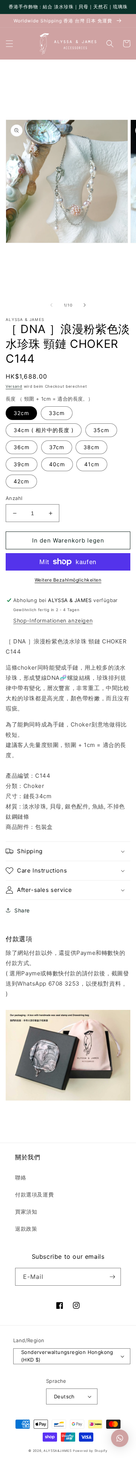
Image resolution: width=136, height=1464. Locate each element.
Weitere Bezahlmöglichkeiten (68, 580)
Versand (14, 386)
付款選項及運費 (34, 1194)
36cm (21, 447)
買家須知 (26, 1211)
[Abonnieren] (112, 1277)
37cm (56, 447)
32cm (21, 413)
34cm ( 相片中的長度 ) (44, 430)
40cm (57, 464)
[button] (9, 43)
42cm (21, 481)
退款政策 (26, 1228)
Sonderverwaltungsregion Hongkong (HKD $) (67, 1356)
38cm (91, 447)
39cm (21, 464)
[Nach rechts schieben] (84, 305)
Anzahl (14, 498)
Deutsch (64, 1396)
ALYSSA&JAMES (57, 1451)
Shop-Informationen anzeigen (53, 620)
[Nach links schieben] (51, 305)
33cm (57, 413)
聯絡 (20, 1177)
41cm (91, 464)
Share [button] (22, 910)
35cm (101, 430)
